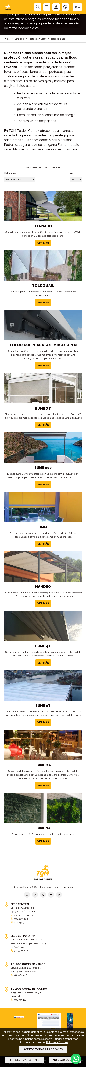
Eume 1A (43, 828)
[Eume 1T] (43, 685)
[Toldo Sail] (43, 265)
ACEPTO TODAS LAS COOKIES (43, 1049)
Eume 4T (43, 646)
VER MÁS (43, 243)
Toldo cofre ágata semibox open (43, 345)
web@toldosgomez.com (27, 915)
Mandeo (43, 586)
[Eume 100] (43, 447)
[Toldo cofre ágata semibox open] (43, 325)
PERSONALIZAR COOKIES (24, 1059)
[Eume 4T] (43, 626)
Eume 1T (43, 705)
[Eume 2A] (43, 745)
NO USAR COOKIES (65, 1059)
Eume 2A (43, 765)
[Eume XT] (43, 388)
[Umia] (43, 507)
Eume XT (43, 408)
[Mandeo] (43, 566)
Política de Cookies (57, 1042)
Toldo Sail (43, 285)
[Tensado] (43, 206)
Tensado (43, 226)
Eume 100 (43, 468)
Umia (43, 527)
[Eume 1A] (43, 808)
